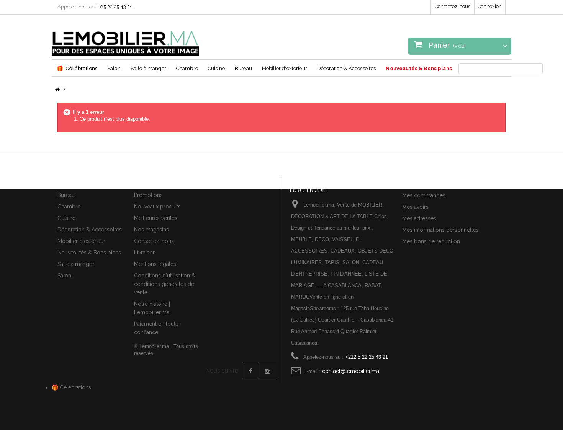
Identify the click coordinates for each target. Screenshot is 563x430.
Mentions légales (155, 264)
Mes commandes (423, 195)
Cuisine (216, 68)
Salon (114, 68)
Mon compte (420, 182)
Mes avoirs (415, 207)
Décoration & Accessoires (346, 68)
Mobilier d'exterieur (284, 68)
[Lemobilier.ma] (125, 38)
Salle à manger (148, 68)
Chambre (187, 68)
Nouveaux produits (157, 207)
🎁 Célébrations (71, 387)
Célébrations (77, 68)
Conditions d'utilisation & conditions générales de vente (164, 283)
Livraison (145, 252)
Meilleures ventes (155, 218)
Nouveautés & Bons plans (419, 68)
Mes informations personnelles (440, 230)
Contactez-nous (452, 6)
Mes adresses (419, 218)
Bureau (243, 68)
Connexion (490, 6)
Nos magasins (151, 229)
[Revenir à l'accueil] (57, 90)
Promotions (148, 195)
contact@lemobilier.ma (350, 371)
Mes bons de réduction (431, 241)
